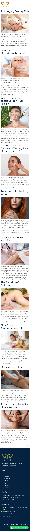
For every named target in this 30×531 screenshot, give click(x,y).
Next (27, 446)
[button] (27, 4)
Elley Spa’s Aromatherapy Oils (12, 326)
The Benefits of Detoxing (10, 283)
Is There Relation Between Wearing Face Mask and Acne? (14, 148)
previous (4, 446)
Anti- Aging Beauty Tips (15, 11)
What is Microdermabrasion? (13, 52)
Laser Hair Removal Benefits (12, 239)
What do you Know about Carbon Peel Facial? (12, 101)
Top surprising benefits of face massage (14, 405)
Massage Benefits (11, 367)
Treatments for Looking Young (15, 192)
